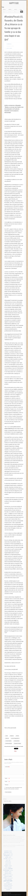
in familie (11, 870)
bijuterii (5, 854)
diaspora (12, 735)
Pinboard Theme (11, 894)
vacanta (8, 889)
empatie (9, 867)
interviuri (7, 738)
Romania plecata (9, 743)
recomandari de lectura (8, 885)
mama (4, 874)
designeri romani (8, 864)
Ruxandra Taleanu (17, 743)
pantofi (6, 879)
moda (5, 877)
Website (6, 784)
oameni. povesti (9, 48)
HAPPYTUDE (14, 3)
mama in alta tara (10, 874)
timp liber (10, 888)
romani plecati (16, 740)
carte (6, 857)
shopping (5, 888)
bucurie (8, 854)
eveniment (6, 868)
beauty (21, 9)
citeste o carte (10, 858)
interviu (17, 735)
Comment (7, 767)
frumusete (6, 870)
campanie (7, 855)
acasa (7, 735)
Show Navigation (21, 12)
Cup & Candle (8, 863)
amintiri (15, 9)
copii (7, 860)
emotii (6, 867)
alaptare (10, 9)
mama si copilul (8, 876)
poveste (8, 882)
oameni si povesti (10, 877)
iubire (10, 871)
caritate (11, 855)
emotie (10, 865)
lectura (6, 873)
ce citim (5, 858)
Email (7, 782)
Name (7, 778)
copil (9, 860)
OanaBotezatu (9, 43)
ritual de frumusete (8, 886)
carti (10, 857)
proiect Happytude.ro (15, 738)
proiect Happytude (8, 884)
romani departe (8, 740)
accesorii (4, 9)
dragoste (6, 865)
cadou (12, 854)
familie (10, 868)
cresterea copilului (8, 861)
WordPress (18, 894)
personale (8, 880)
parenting (9, 879)
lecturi (10, 873)
